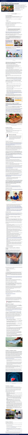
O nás (10, 434)
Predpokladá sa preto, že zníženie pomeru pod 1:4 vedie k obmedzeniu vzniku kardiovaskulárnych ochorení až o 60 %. (14, 112)
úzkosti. (20, 210)
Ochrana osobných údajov (14, 434)
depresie (18, 210)
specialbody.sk (2, 2)
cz (17, 434)
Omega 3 (5, 2)
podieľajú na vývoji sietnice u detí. (15, 186)
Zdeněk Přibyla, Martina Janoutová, (19, 9)
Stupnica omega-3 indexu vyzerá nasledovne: (10, 293)
